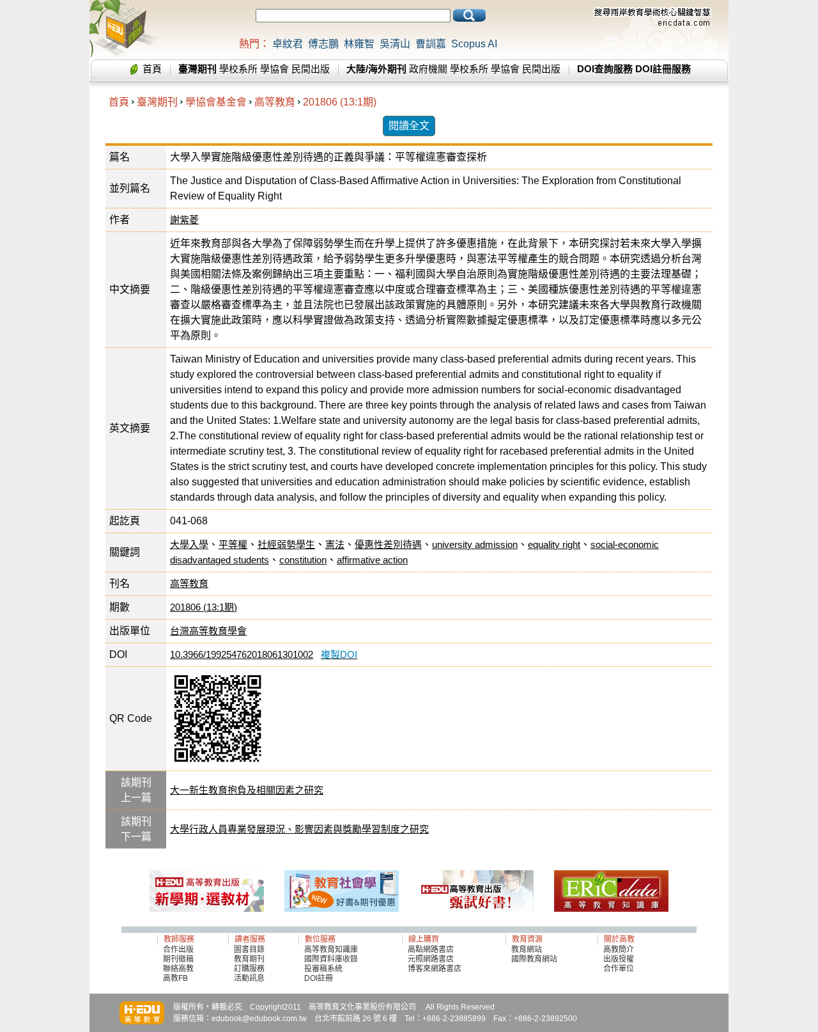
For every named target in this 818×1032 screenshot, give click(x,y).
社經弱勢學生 (286, 544)
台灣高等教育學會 (208, 630)
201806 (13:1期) (339, 102)
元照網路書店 (431, 959)
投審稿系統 (323, 968)
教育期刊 (249, 959)
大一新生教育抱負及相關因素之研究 (246, 790)
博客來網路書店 (434, 968)
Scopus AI (474, 43)
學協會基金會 (216, 102)
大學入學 (189, 544)
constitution (303, 559)
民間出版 (310, 68)
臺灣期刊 (157, 102)
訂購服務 (249, 968)
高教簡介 (618, 949)
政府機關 (428, 68)
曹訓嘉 (430, 43)
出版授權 (618, 959)
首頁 (152, 68)
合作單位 (618, 968)
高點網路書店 (432, 949)
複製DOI (339, 654)
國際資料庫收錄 (331, 959)
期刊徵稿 (178, 959)
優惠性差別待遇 (388, 544)
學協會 (274, 68)
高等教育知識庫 (331, 949)
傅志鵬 (323, 43)
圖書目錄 (249, 949)
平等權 (233, 544)
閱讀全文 (409, 125)
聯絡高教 (178, 968)
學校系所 (238, 68)
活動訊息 (249, 978)
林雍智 (359, 43)
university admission (475, 544)
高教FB (175, 978)
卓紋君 (287, 43)
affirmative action (372, 559)
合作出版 (178, 949)
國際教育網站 (534, 959)
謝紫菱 (184, 219)
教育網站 (526, 949)
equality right (554, 544)
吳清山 (395, 43)
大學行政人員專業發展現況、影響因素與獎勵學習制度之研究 (299, 829)
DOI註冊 (318, 978)
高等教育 (274, 102)
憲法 (334, 544)
